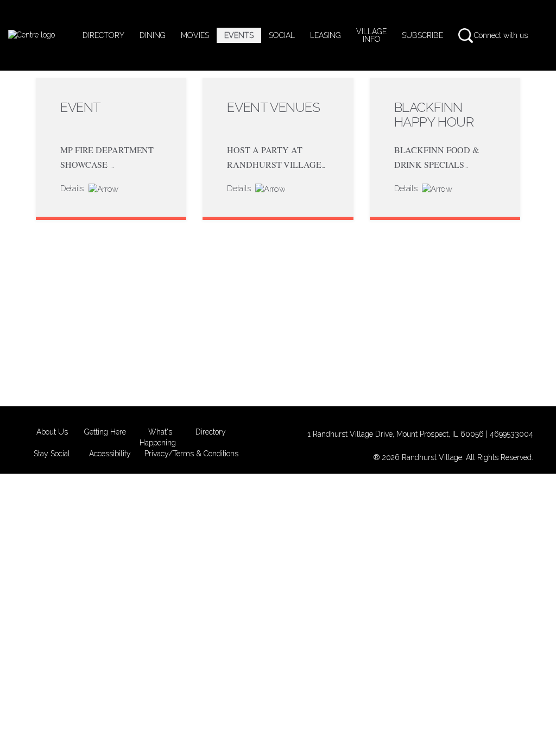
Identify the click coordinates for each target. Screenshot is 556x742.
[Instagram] (543, 35)
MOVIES (195, 35)
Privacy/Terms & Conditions (191, 453)
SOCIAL (282, 35)
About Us (52, 431)
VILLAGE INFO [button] (371, 35)
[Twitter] (538, 35)
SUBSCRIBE (422, 35)
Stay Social (52, 453)
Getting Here (105, 431)
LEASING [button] (325, 35)
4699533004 (511, 434)
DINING (153, 35)
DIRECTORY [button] (103, 35)
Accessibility (110, 453)
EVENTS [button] (239, 35)
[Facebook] (534, 35)
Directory (210, 431)
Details (73, 188)
